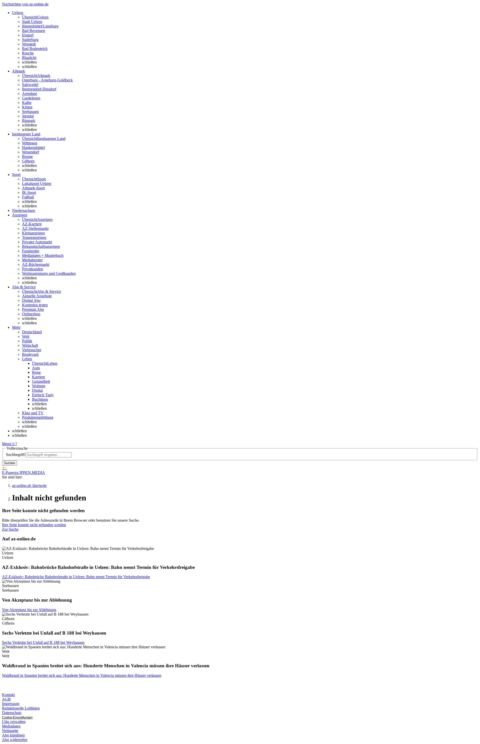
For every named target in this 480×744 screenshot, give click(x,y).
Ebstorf (28, 35)
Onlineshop (31, 314)
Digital (37, 390)
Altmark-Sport (33, 188)
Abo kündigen (13, 735)
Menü (6, 444)
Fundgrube (30, 251)
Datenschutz (12, 713)
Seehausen (30, 111)
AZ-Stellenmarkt (35, 228)
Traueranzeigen (34, 237)
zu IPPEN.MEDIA (30, 472)
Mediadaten (11, 726)
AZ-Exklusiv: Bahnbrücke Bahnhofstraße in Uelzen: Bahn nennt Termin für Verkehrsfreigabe (76, 577)
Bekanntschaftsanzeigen (41, 246)
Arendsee (29, 93)
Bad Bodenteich (35, 48)
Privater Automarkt (37, 242)
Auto (36, 368)
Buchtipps (40, 399)
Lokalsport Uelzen (36, 183)
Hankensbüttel (33, 147)
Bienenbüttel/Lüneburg (40, 26)
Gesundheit (41, 381)
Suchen (9, 463)
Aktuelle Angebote (37, 296)
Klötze (27, 107)
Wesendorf (30, 152)
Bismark (28, 120)
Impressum (10, 704)
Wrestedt (29, 44)
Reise (36, 372)
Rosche (28, 53)
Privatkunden (32, 269)
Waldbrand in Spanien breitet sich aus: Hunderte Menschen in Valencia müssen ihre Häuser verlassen (81, 675)
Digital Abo (31, 300)
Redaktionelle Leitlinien (21, 708)
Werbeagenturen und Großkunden (49, 273)
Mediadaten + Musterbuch (43, 255)
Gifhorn (28, 161)
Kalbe (27, 102)
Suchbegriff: (16, 454)
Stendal (28, 116)
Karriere (38, 377)
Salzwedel (30, 84)
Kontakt (8, 695)
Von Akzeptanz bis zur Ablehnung (29, 610)
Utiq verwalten (14, 722)
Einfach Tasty (43, 395)
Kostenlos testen (35, 305)
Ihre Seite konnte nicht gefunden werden (34, 525)
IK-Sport (29, 192)
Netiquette (10, 731)
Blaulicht (29, 57)
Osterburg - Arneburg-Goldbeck (47, 80)
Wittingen (29, 143)
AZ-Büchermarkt (35, 264)
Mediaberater (32, 260)
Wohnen (38, 386)
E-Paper (8, 472)
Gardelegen (31, 98)
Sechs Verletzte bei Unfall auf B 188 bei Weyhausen (43, 642)
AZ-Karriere (32, 224)
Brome (27, 156)
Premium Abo (33, 309)
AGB (6, 699)
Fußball (28, 197)
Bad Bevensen (33, 30)
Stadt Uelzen (32, 21)
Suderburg (30, 39)
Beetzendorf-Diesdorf (39, 89)
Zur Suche (10, 529)
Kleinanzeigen (33, 233)
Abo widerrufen (14, 740)
